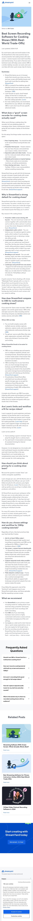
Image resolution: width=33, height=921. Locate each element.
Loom (24, 99)
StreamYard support (15, 189)
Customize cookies (16, 916)
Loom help (19, 421)
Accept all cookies (16, 912)
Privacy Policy (6, 907)
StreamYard (9, 83)
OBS (13, 91)
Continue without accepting (24, 882)
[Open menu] (29, 2)
